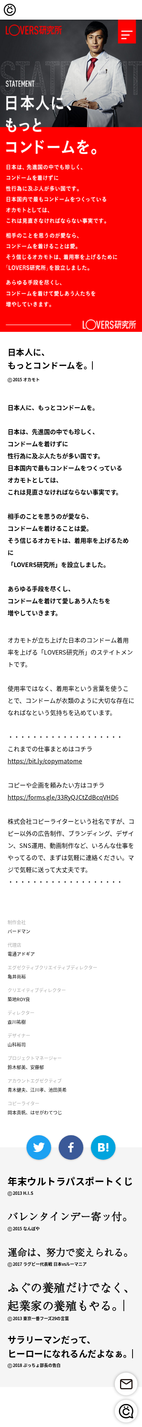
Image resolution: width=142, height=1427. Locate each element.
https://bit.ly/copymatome (45, 760)
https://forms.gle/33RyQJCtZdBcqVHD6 (63, 796)
